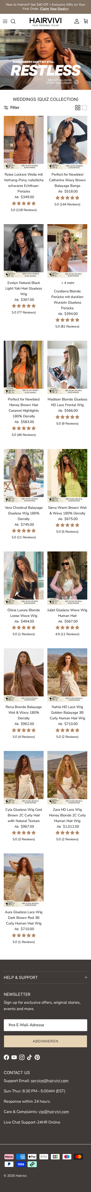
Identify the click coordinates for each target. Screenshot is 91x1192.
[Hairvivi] (45, 21)
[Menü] (5, 21)
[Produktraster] (77, 107)
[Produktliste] (84, 107)
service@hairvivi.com (50, 1080)
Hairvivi (21, 1175)
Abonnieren (45, 1041)
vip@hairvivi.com (53, 1111)
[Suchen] (15, 21)
